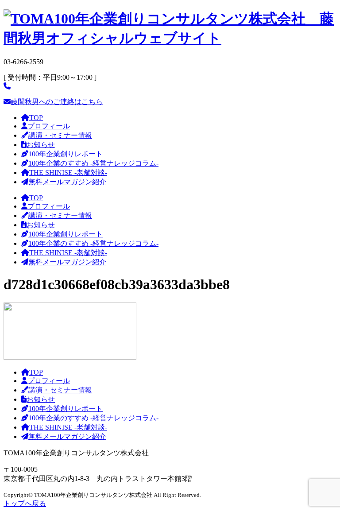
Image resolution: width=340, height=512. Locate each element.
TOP (36, 117)
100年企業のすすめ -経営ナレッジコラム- (93, 163)
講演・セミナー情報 (60, 135)
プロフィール (48, 126)
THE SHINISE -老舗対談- (68, 172)
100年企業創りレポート (65, 154)
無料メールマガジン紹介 (67, 182)
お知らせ (41, 144)
